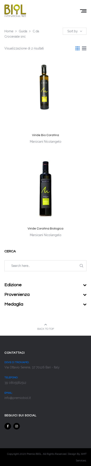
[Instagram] (16, 426)
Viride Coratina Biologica (45, 228)
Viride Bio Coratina (45, 135)
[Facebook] (7, 426)
